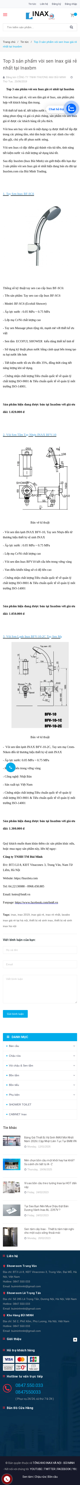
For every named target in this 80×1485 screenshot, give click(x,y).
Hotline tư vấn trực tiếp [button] (25, 1376)
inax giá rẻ (37, 914)
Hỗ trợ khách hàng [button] (21, 1350)
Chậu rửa (15, 1055)
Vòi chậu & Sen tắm (21, 1065)
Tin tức (32, 3)
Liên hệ (44, 3)
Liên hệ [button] (12, 1256)
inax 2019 (24, 914)
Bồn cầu (53, 1476)
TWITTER (49, 1469)
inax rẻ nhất (53, 914)
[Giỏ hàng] (72, 15)
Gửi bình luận (15, 1013)
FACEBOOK (64, 1469)
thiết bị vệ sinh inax (41, 920)
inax (13, 914)
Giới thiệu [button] (14, 1339)
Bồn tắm (14, 1075)
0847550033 (28, 1392)
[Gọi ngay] (11, 767)
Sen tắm (28, 1476)
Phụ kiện (14, 1094)
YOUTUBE (36, 1469)
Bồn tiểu (14, 1084)
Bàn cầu (14, 1045)
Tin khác (10, 1128)
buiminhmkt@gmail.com (26, 1286)
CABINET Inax (18, 1114)
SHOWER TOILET (20, 1104)
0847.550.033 (21, 1281)
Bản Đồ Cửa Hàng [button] (20, 1408)
